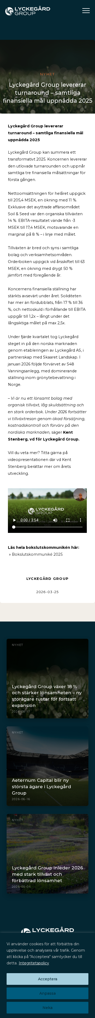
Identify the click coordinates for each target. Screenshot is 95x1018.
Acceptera (47, 979)
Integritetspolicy (34, 963)
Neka (47, 1007)
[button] (86, 10)
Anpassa (47, 993)
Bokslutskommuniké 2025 (37, 554)
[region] (47, 975)
